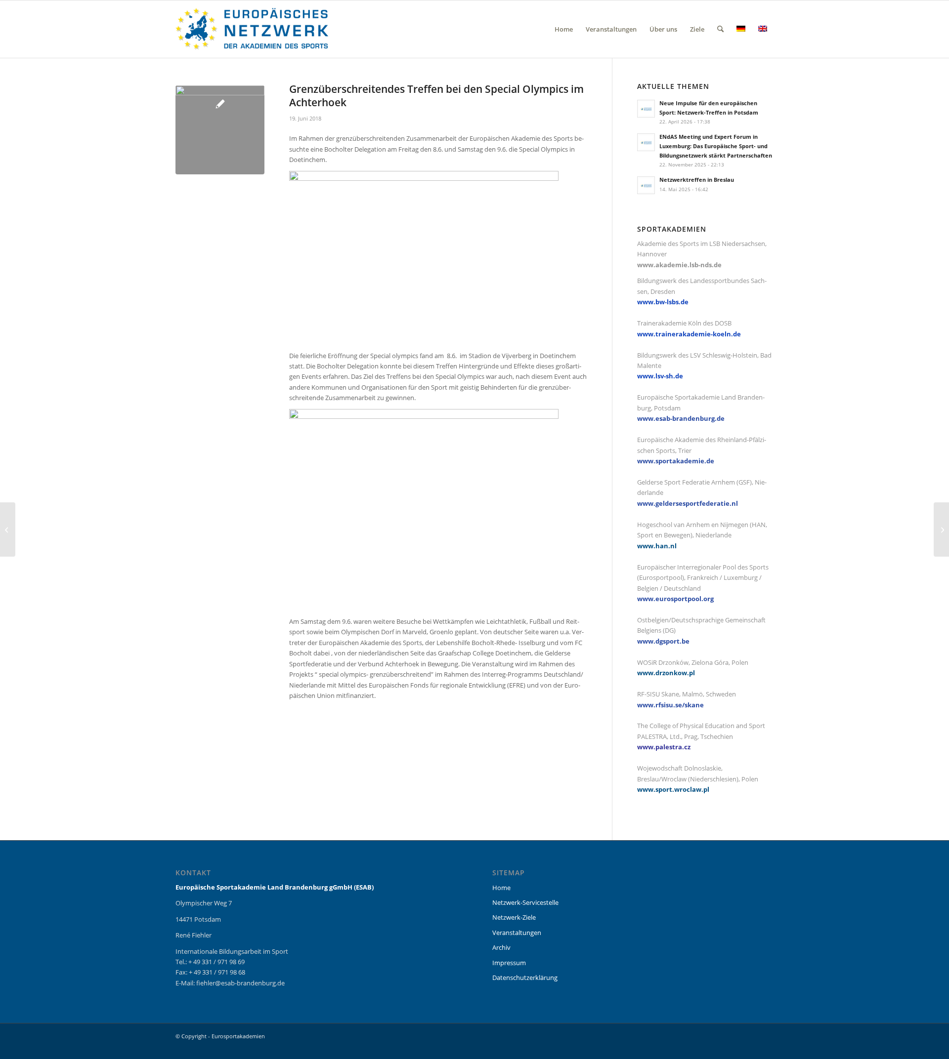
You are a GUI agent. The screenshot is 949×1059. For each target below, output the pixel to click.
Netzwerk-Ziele (514, 917)
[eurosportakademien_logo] (251, 29)
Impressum (509, 962)
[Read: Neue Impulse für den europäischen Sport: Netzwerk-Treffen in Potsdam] (646, 109)
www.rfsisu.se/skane (670, 704)
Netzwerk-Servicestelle (525, 902)
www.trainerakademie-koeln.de (689, 333)
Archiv (501, 947)
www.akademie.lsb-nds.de (679, 264)
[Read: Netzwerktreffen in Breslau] (646, 185)
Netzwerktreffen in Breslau (696, 179)
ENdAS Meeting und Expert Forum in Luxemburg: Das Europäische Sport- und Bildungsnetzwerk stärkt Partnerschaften (715, 146)
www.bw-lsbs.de (663, 301)
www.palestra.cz (663, 746)
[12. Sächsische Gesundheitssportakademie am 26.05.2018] (941, 529)
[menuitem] (563, 29)
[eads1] (219, 129)
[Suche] (720, 29)
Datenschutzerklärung (525, 977)
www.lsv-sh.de (660, 375)
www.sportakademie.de (675, 460)
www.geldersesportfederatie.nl (687, 503)
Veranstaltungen (516, 932)
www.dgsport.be (663, 641)
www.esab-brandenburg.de (681, 418)
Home (501, 887)
